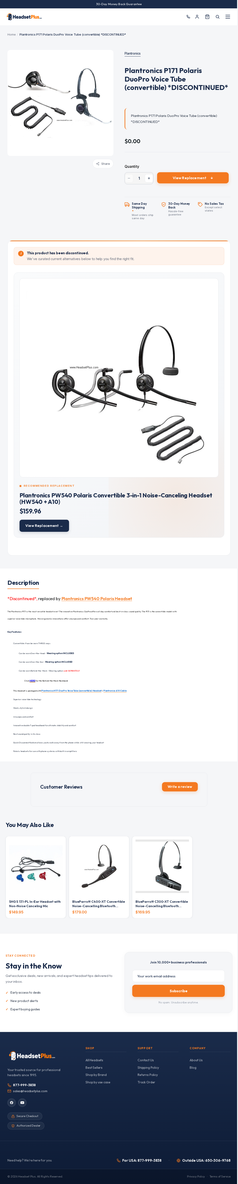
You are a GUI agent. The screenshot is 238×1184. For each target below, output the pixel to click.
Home (11, 34)
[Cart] (207, 16)
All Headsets (94, 1060)
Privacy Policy (196, 1176)
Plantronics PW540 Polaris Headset (97, 598)
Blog (193, 1067)
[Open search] (217, 16)
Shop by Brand (96, 1075)
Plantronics (133, 53)
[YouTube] (22, 1102)
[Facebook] (11, 1102)
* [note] (145, 211)
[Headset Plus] (24, 16)
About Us (196, 1060)
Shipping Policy (148, 1067)
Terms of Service (220, 1176)
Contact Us (146, 1060)
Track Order (146, 1082)
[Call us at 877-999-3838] (188, 16)
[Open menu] (227, 16)
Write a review (180, 786)
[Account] (197, 16)
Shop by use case (98, 1082)
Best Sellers (94, 1067)
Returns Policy (148, 1075)
